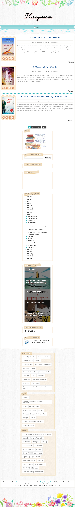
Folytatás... (71, 62)
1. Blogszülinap (31, 269)
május (30, 238)
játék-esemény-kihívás (29, 410)
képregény (47, 364)
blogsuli (31, 406)
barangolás (36, 442)
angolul (25, 406)
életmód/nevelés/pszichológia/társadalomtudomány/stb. (36, 387)
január (30, 247)
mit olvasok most (41, 414)
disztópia (32, 357)
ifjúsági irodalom (27, 364)
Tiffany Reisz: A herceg (34, 291)
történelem (26, 383)
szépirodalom (26, 379)
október (31, 220)
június (30, 236)
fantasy (47, 357)
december (31, 216)
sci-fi (33, 376)
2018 (28, 206)
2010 (28, 256)
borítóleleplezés (27, 445)
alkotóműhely (26, 442)
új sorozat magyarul (28, 425)
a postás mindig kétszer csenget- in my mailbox (37, 434)
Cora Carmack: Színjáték (35, 302)
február (30, 245)
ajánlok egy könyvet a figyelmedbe (33, 438)
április (30, 241)
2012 (28, 251)
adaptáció (26, 397)
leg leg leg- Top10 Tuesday (31, 457)
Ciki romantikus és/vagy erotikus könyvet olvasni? (35, 314)
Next (44, 127)
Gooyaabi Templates (46, 482)
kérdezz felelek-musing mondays (32, 453)
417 (39, 127)
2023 (28, 197)
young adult (35, 383)
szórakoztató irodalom (39, 379)
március (31, 243)
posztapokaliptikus (44, 372)
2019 (28, 203)
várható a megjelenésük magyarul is (33, 421)
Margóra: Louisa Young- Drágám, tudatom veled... (45, 96)
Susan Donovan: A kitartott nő (45, 38)
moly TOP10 (26, 468)
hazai (37, 406)
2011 (28, 254)
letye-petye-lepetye (29, 460)
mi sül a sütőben (28, 464)
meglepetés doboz (28, 414)
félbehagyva (38, 445)
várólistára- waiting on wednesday (33, 472)
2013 (28, 249)
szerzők (33, 418)
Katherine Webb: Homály (45, 67)
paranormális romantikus (30, 372)
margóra (40, 410)
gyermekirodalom (28, 361)
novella (33, 368)
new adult (26, 368)
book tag (44, 442)
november (31, 218)
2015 (28, 212)
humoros (37, 361)
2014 (28, 214)
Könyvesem (37, 17)
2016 (28, 210)
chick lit (25, 357)
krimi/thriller (38, 364)
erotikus (40, 357)
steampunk (41, 376)
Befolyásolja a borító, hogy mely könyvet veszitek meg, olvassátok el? (36, 282)
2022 (28, 199)
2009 (28, 258)
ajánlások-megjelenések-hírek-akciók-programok (34, 402)
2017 (28, 208)
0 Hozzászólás (54, 42)
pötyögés (25, 418)
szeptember (32, 222)
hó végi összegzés (28, 449)
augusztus (31, 225)
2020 (28, 201)
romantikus (26, 376)
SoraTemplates (20, 482)
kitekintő (39, 449)
